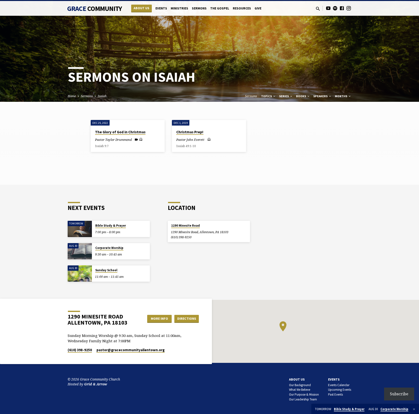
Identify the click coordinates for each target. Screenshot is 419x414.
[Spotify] (335, 8)
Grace (94, 8)
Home (72, 96)
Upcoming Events (339, 390)
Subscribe (399, 394)
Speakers (320, 96)
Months (341, 96)
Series (284, 96)
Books (301, 96)
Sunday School (106, 270)
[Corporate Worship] (80, 251)
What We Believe (299, 390)
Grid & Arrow (95, 384)
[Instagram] (348, 8)
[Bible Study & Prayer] (80, 229)
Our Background (300, 385)
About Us (141, 8)
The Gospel (219, 8)
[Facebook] (342, 8)
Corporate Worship (109, 248)
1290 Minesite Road (185, 225)
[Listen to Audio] (141, 139)
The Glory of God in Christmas (120, 132)
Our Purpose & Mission (304, 394)
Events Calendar (338, 385)
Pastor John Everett (190, 139)
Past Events (335, 394)
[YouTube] (328, 8)
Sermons (199, 8)
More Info (159, 318)
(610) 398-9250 (181, 237)
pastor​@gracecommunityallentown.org (131, 350)
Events (161, 8)
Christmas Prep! (189, 132)
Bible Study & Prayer (110, 225)
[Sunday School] (80, 273)
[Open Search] (318, 8)
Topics (267, 96)
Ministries (179, 8)
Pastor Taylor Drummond (113, 139)
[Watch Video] (136, 139)
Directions (186, 318)
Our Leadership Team (303, 399)
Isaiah (102, 96)
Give (258, 8)
